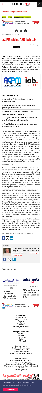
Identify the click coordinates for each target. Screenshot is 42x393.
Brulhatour (6, 245)
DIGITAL (10, 17)
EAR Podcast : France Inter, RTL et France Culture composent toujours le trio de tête (18, 112)
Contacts (21, 325)
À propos (21, 321)
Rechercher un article (21, 351)
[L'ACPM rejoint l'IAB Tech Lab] (21, 75)
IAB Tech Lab (16, 233)
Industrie (21, 335)
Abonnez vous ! (20, 12)
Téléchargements (21, 370)
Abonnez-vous (21, 317)
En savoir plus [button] (27, 385)
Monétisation (21, 337)
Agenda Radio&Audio (21, 350)
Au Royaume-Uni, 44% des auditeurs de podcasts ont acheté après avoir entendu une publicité (19, 118)
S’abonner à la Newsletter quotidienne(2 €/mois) (21, 366)
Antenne (21, 333)
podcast (23, 233)
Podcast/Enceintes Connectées (22, 17)
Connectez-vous (21, 319)
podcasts (30, 233)
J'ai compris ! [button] (10, 390)
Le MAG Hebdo (21, 341)
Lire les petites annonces (21, 348)
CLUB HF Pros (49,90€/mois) (21, 362)
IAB (11, 233)
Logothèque (21, 323)
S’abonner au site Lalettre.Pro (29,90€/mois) (21, 364)
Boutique (21, 368)
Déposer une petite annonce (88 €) (21, 360)
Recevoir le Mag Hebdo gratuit (21, 353)
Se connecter (7, 12)
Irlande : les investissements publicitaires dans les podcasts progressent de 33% (18, 106)
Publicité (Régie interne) (21, 327)
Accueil (4, 17)
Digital (21, 339)
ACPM (7, 233)
